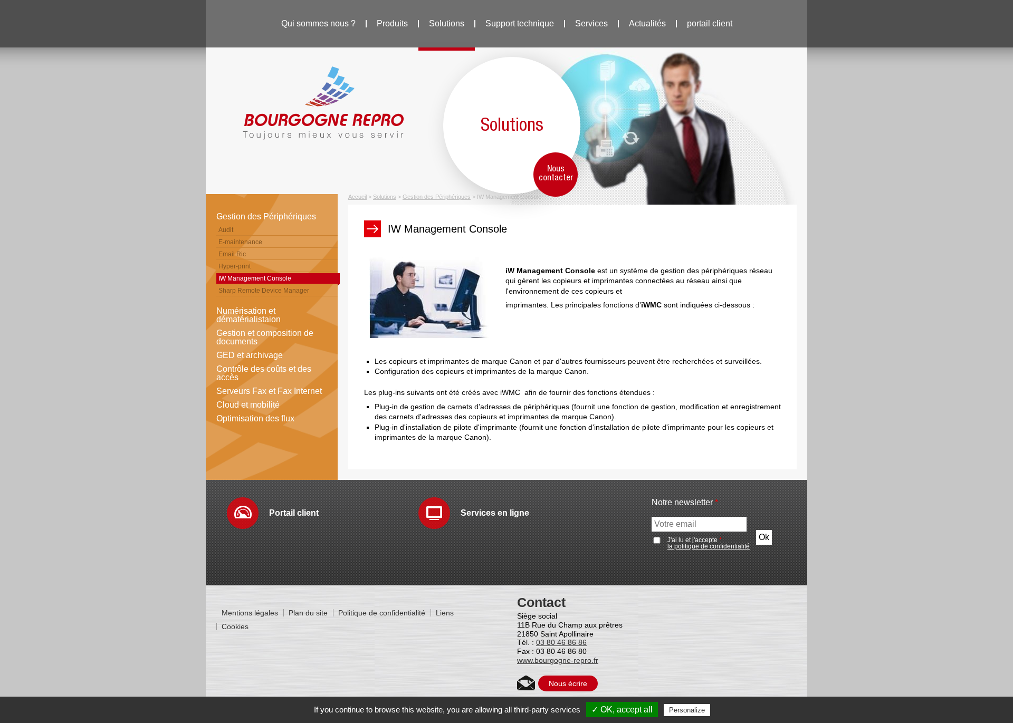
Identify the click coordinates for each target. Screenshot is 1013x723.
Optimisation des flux (255, 418)
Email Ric (232, 254)
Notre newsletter (685, 502)
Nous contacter (556, 173)
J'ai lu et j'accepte (708, 543)
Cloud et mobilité (248, 404)
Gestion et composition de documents (264, 337)
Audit (225, 230)
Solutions (446, 23)
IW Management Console (254, 278)
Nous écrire (568, 683)
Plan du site (308, 613)
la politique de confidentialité (708, 546)
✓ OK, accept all (622, 709)
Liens (445, 613)
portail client (709, 23)
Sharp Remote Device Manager (263, 290)
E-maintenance (240, 242)
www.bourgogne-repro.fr (557, 660)
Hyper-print (234, 266)
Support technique (519, 23)
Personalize (687, 710)
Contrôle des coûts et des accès (263, 373)
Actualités (647, 23)
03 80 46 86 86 (561, 642)
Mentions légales (250, 613)
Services (591, 23)
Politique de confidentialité (381, 613)
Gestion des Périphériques (266, 216)
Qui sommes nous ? (318, 23)
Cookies (235, 626)
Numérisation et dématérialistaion (248, 315)
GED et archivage (249, 355)
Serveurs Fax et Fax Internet (269, 391)
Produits (392, 23)
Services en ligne (495, 512)
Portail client (294, 512)
